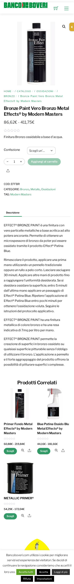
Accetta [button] (43, 571)
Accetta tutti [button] (26, 571)
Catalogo (24, 91)
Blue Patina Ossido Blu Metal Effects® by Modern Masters (53, 428)
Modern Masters (20, 194)
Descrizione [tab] (12, 212)
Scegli (10, 451)
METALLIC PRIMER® (19, 498)
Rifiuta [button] (27, 578)
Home (8, 91)
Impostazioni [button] (44, 578)
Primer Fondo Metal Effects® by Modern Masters (18, 428)
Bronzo (9, 96)
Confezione (12, 150)
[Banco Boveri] (25, 4)
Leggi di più (61, 571)
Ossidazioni (45, 91)
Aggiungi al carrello (44, 161)
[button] (64, 26)
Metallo (35, 189)
